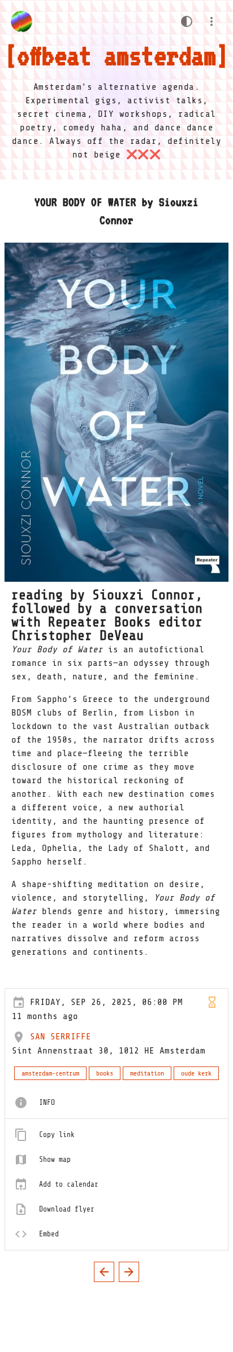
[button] (211, 21)
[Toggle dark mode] (186, 21)
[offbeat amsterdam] (21, 21)
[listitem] (116, 1102)
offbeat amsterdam (116, 55)
